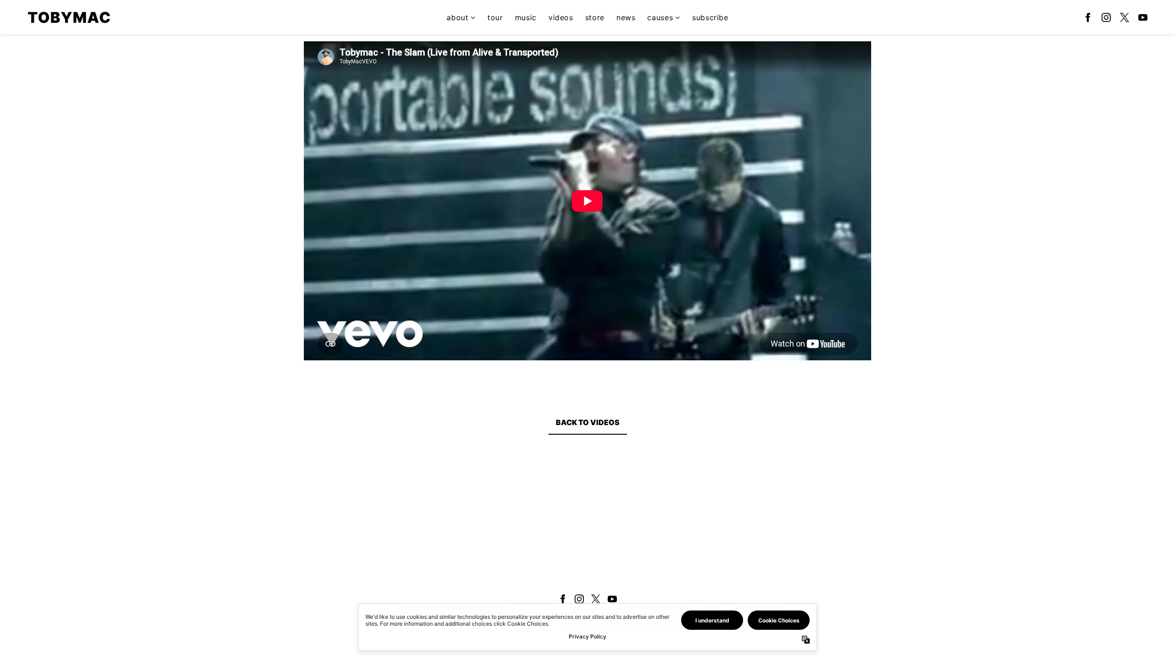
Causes (660, 17)
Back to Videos (588, 422)
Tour (495, 17)
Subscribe (710, 17)
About (457, 17)
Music (526, 17)
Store (594, 17)
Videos (560, 17)
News (626, 17)
